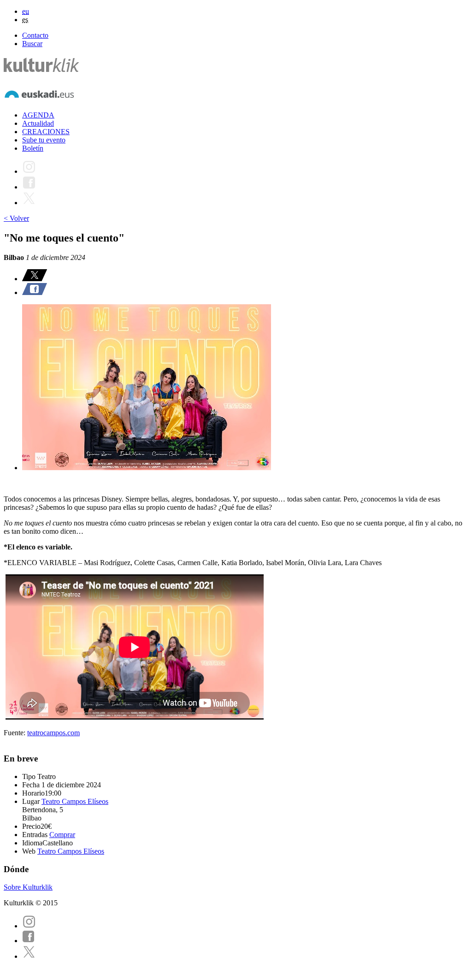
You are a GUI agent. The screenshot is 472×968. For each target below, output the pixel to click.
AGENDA (38, 115)
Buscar (32, 43)
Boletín (32, 148)
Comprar (62, 834)
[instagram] (29, 926)
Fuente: (15, 733)
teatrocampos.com (53, 733)
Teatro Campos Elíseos (74, 801)
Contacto (35, 35)
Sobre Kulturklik (28, 887)
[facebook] (28, 940)
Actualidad (38, 123)
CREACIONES (46, 132)
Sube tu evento (43, 140)
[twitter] (29, 956)
